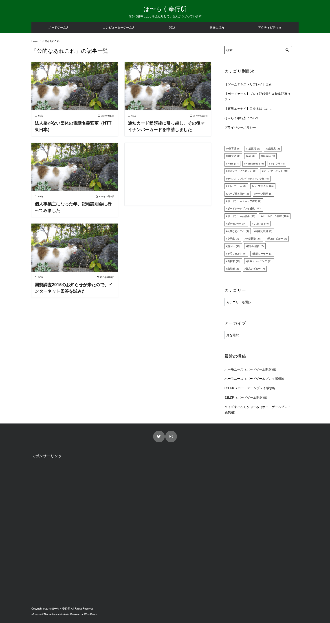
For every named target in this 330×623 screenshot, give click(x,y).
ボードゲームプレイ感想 (244, 208)
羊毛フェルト (236, 253)
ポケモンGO (236, 223)
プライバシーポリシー (240, 127)
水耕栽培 (253, 238)
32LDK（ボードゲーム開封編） (246, 397)
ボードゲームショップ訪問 (244, 201)
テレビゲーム (236, 186)
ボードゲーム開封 (275, 216)
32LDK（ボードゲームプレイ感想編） (251, 387)
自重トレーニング (260, 261)
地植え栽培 (264, 231)
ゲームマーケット (275, 171)
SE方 (172, 27)
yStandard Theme (41, 614)
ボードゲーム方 (58, 27)
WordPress (90, 614)
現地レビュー (277, 238)
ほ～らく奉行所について (241, 117)
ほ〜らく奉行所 (165, 8)
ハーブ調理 (264, 193)
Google (268, 156)
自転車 (233, 261)
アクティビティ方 (270, 27)
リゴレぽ (261, 223)
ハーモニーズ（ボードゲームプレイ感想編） (255, 378)
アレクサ (278, 163)
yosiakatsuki (62, 614)
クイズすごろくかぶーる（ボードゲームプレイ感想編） (257, 409)
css (251, 156)
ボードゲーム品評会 (241, 216)
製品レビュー (255, 268)
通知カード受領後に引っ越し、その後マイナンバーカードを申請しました (166, 126)
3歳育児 (233, 156)
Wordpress (254, 163)
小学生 (233, 238)
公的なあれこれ (238, 231)
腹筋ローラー (262, 253)
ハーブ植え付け (238, 193)
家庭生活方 (217, 27)
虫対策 (233, 268)
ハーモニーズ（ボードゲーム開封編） (251, 369)
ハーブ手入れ (263, 186)
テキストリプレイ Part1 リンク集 (248, 178)
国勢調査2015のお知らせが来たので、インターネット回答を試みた (74, 287)
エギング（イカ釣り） (241, 171)
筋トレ (233, 246)
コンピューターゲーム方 (119, 27)
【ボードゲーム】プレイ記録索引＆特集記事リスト (257, 96)
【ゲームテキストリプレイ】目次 (248, 84)
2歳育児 (273, 148)
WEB (233, 163)
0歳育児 (233, 148)
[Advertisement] (168, 174)
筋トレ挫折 (255, 246)
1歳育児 (253, 148)
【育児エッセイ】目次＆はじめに (248, 108)
